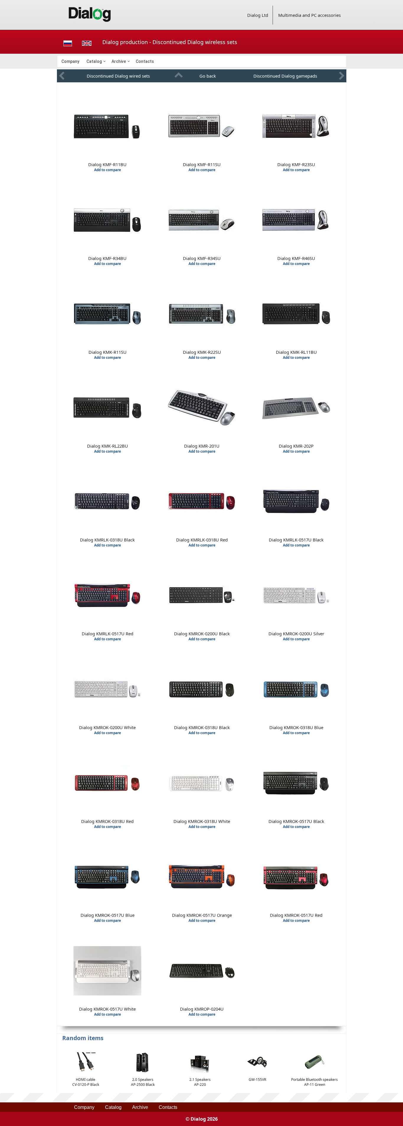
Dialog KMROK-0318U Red (107, 821)
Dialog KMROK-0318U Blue (296, 727)
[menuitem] (70, 61)
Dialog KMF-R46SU (296, 258)
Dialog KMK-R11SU (108, 352)
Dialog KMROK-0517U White (107, 1009)
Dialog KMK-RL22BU (107, 446)
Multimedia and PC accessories (309, 15)
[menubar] (202, 61)
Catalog (94, 61)
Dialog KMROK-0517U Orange (202, 915)
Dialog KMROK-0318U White (201, 821)
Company (70, 61)
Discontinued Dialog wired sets (118, 76)
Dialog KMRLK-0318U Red (202, 540)
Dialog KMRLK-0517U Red (107, 633)
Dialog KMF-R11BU (107, 164)
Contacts (145, 61)
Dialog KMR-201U (201, 446)
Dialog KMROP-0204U (202, 1009)
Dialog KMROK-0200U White (107, 727)
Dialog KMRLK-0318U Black (107, 540)
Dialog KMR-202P (296, 446)
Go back (207, 76)
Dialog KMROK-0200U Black (202, 633)
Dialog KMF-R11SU (202, 164)
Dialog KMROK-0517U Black (296, 821)
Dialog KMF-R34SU (202, 258)
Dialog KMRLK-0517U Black (296, 540)
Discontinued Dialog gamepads (285, 76)
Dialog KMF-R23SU (296, 164)
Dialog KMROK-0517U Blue (108, 915)
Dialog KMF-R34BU (107, 258)
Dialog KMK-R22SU (202, 352)
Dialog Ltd (257, 15)
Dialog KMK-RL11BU (296, 352)
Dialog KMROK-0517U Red (296, 915)
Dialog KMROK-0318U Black (202, 727)
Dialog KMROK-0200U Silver (296, 633)
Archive (119, 61)
